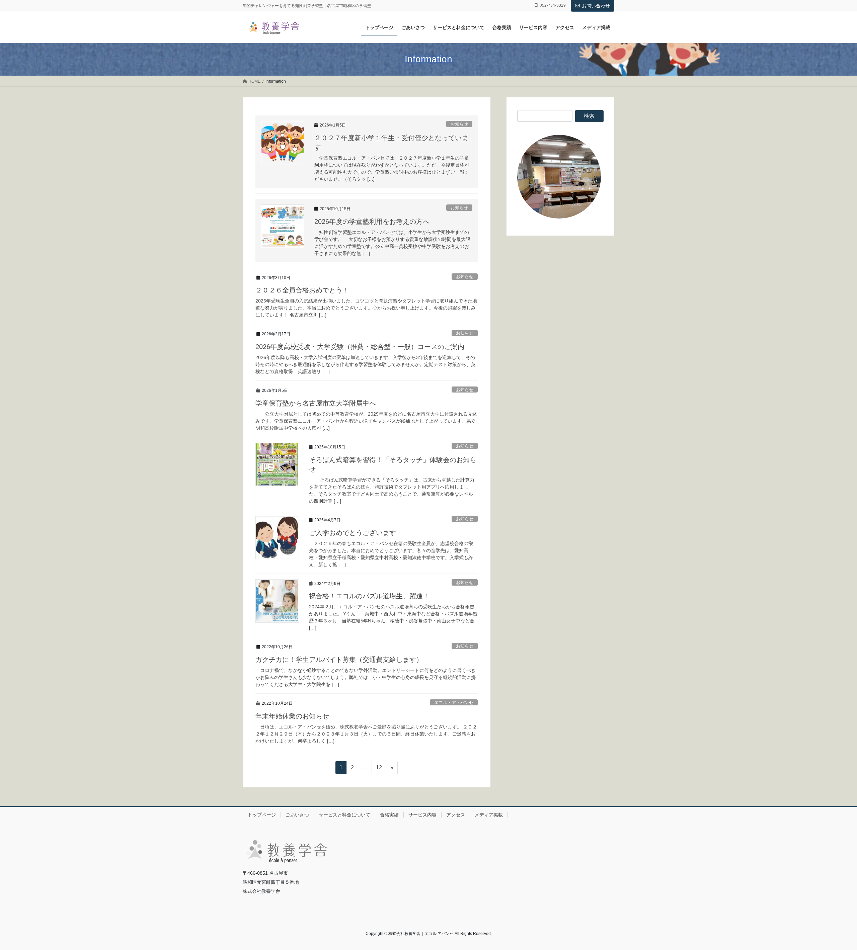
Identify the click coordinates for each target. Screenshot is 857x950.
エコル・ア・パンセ (453, 702)
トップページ (262, 814)
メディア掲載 (489, 814)
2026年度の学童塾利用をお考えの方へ (372, 221)
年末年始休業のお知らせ (292, 716)
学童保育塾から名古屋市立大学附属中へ (315, 403)
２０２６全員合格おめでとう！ (302, 290)
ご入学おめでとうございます (352, 532)
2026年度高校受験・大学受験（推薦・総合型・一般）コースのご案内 (359, 346)
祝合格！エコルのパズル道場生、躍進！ (369, 596)
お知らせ (459, 123)
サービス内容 (422, 814)
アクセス (455, 814)
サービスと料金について (344, 814)
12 (379, 769)
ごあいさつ (297, 814)
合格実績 (389, 814)
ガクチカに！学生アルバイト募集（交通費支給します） (339, 659)
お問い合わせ (596, 5)
